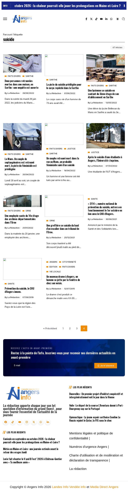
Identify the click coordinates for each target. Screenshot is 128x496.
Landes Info (60, 487)
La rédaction (13, 93)
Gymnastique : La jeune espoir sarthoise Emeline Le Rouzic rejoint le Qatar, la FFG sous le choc (94, 418)
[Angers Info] (22, 18)
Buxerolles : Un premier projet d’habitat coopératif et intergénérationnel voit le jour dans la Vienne (96, 395)
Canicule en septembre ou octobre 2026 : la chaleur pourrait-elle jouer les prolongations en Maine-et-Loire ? (31, 440)
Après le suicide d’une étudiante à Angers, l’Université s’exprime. (105, 158)
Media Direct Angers (104, 487)
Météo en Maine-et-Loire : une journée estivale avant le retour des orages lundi (30, 450)
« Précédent (50, 328)
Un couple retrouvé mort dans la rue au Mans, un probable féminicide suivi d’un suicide (62, 161)
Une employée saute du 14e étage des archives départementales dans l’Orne (22, 219)
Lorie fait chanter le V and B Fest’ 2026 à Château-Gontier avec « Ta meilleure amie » (32, 460)
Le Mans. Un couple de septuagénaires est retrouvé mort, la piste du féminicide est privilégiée (21, 164)
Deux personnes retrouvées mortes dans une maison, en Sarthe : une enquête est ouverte (21, 84)
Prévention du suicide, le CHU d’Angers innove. (19, 290)
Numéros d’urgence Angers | (89, 446)
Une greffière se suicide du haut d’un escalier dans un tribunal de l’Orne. (62, 228)
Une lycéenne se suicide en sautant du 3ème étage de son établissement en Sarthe (103, 93)
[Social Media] (86, 19)
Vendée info (77, 487)
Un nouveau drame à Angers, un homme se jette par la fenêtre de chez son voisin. (63, 280)
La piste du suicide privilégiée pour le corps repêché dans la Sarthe (63, 86)
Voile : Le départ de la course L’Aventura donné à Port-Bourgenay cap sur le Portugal (96, 407)
